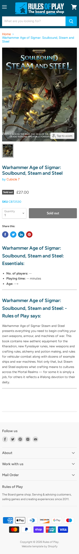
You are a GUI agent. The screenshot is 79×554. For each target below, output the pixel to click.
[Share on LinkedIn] (21, 234)
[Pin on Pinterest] (29, 234)
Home (6, 34)
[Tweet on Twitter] (13, 234)
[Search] (71, 21)
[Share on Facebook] (5, 234)
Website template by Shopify (40, 546)
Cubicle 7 (13, 179)
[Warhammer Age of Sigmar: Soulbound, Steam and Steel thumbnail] (7, 150)
